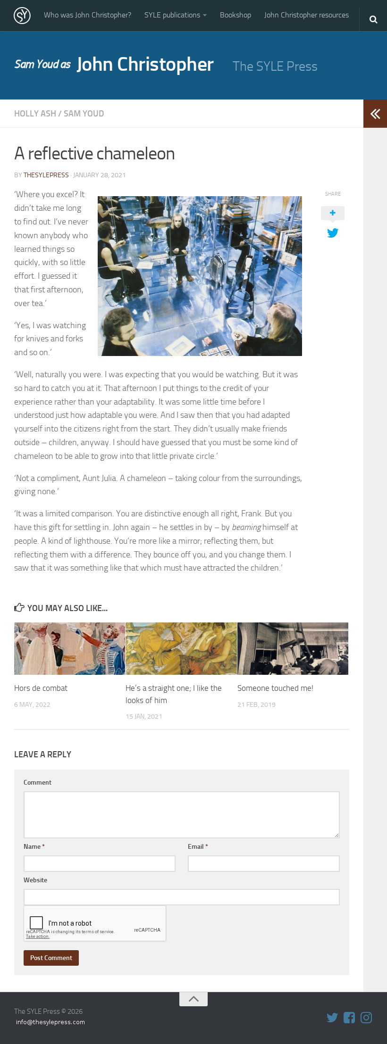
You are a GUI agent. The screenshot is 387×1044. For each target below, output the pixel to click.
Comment (37, 783)
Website (35, 880)
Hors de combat (40, 688)
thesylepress (46, 175)
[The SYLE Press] (22, 15)
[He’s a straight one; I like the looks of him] (181, 648)
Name (34, 847)
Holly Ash (35, 113)
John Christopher (114, 64)
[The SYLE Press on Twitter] (332, 1017)
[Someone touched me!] (292, 648)
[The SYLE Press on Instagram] (366, 1017)
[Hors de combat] (69, 648)
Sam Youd (84, 113)
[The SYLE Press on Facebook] (349, 1017)
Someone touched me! (275, 688)
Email (198, 847)
